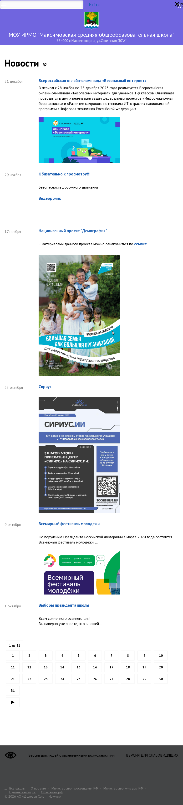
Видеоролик (50, 198)
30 (161, 679)
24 (62, 679)
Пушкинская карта (22, 792)
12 (29, 667)
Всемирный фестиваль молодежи (69, 524)
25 (79, 679)
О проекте (38, 788)
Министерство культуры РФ (123, 788)
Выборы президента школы (64, 605)
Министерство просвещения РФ (74, 788)
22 (29, 679)
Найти (94, 4)
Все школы (17, 788)
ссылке (140, 243)
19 (144, 667)
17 (111, 667)
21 (13, 679)
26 (95, 679)
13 (46, 667)
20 (161, 667)
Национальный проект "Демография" (73, 231)
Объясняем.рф (52, 792)
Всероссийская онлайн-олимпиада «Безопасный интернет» (92, 81)
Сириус (45, 387)
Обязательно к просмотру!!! (64, 174)
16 (95, 667)
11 (13, 667)
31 (13, 690)
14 (62, 667)
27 (111, 679)
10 (161, 655)
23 (46, 679)
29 (144, 679)
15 (79, 667)
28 (128, 679)
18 (128, 667)
